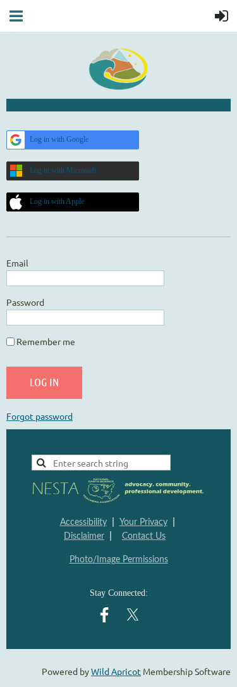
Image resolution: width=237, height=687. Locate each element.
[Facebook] (104, 615)
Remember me (45, 341)
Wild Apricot (116, 671)
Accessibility (83, 522)
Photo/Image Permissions (119, 559)
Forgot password (39, 416)
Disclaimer (84, 536)
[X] (133, 615)
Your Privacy (143, 522)
